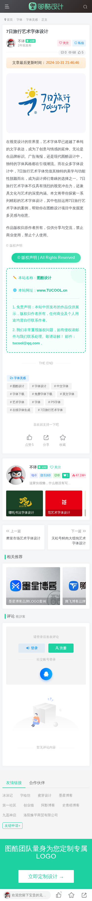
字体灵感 (32, 19)
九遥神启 (9, 815)
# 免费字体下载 (42, 394)
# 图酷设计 (17, 386)
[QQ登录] (46, 674)
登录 (34, 648)
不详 (21, 41)
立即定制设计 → (46, 876)
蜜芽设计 (45, 795)
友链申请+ (12, 826)
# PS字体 (54, 402)
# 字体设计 (39, 386)
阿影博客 (48, 805)
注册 (63, 648)
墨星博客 (66, 795)
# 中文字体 (61, 386)
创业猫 (29, 805)
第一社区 (9, 805)
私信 (81, 43)
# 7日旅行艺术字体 (50, 410)
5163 (47, 475)
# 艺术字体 (17, 402)
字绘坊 (25, 795)
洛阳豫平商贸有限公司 (41, 815)
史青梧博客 (70, 805)
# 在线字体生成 (20, 410)
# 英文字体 (67, 394)
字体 (19, 19)
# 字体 (36, 402)
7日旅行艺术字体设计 (27, 31)
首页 (9, 19)
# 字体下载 (17, 394)
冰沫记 (7, 795)
